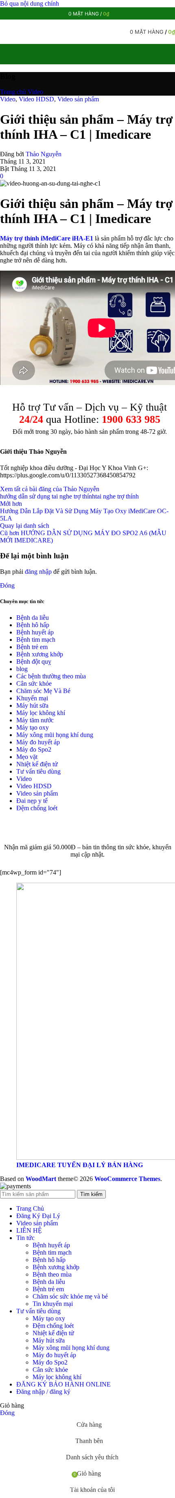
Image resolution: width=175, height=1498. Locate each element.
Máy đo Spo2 (33, 749)
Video (35, 91)
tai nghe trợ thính (117, 496)
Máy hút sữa (32, 705)
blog (22, 668)
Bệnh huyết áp (35, 632)
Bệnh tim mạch (35, 639)
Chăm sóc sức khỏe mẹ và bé (70, 1296)
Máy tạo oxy (32, 727)
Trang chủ (13, 91)
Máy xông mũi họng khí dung (54, 734)
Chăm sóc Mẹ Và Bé (43, 690)
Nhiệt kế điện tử (37, 764)
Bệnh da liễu (32, 617)
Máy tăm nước (35, 720)
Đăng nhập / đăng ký (43, 1391)
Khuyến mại (32, 698)
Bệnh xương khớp (39, 654)
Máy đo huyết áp (38, 742)
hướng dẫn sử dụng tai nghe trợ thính (47, 496)
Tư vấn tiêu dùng (38, 771)
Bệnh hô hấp (32, 624)
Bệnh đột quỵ (33, 661)
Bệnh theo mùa (52, 1274)
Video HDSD (36, 99)
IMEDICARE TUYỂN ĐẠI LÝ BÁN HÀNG (79, 1164)
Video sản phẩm (78, 99)
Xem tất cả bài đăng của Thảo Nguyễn (49, 488)
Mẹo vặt (26, 756)
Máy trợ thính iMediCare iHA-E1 (46, 238)
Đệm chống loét (36, 808)
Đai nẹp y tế (32, 800)
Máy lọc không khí (40, 712)
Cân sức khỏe (34, 683)
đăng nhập (38, 571)
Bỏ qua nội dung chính (29, 3)
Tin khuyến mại (53, 1303)
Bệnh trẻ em (32, 646)
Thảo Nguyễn (43, 154)
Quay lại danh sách (24, 525)
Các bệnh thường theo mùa (51, 676)
